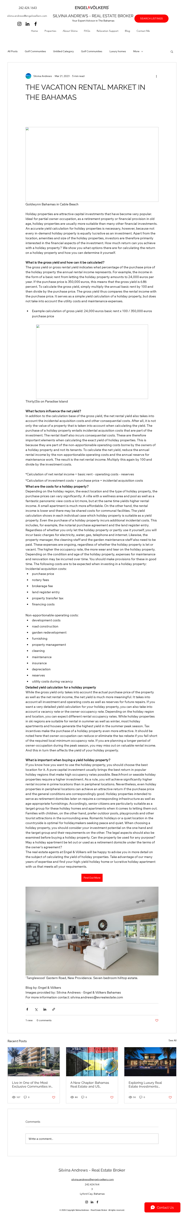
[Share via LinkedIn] (45, 1009)
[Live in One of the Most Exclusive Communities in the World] (34, 1061)
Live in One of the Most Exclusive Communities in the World (31, 1084)
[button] (52, 31)
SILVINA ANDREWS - (72, 15)
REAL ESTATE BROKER (112, 15)
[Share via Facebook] (27, 1009)
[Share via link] (53, 1009)
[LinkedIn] (27, 24)
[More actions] (156, 76)
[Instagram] (19, 24)
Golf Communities (35, 51)
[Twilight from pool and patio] (150, 1061)
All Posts (13, 51)
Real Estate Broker (108, 1170)
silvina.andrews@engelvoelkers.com (27, 15)
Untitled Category (63, 51)
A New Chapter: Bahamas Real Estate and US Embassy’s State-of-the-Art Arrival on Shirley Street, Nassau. (91, 1084)
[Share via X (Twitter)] (36, 1009)
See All (172, 1040)
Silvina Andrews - (75, 1170)
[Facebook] (35, 24)
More (136, 51)
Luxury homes (117, 51)
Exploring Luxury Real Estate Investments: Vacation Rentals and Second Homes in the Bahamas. (145, 1084)
